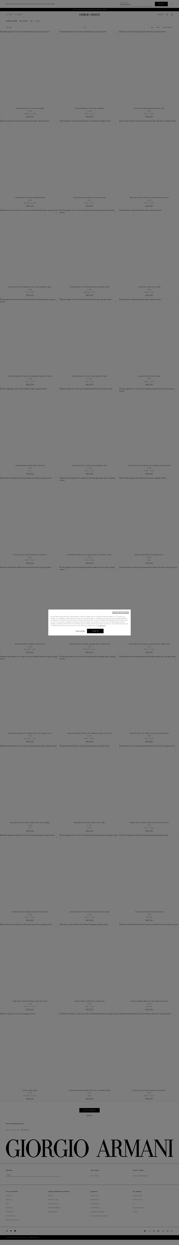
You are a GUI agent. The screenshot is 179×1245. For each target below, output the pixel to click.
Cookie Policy (102, 625)
